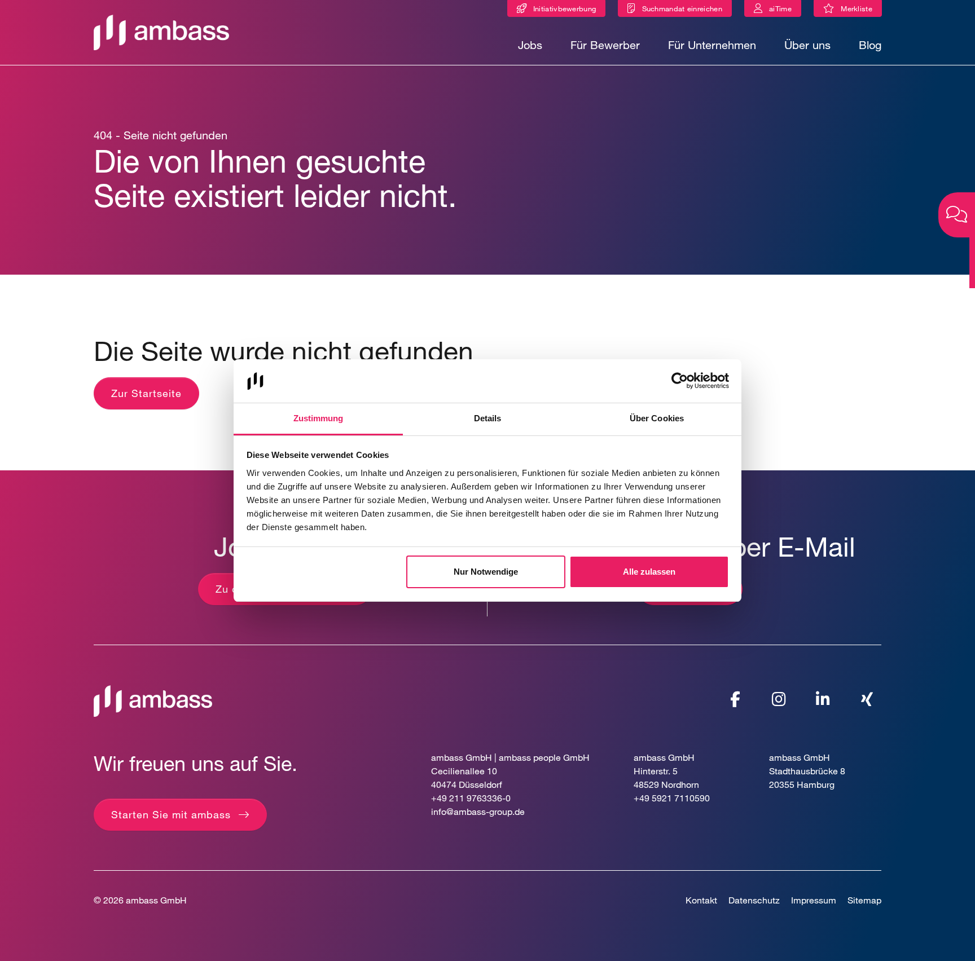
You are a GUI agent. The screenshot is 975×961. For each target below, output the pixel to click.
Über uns (807, 44)
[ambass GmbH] (153, 699)
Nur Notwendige (486, 571)
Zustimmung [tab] (318, 418)
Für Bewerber (605, 44)
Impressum (813, 899)
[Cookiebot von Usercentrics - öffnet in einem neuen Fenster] (679, 381)
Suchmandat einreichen (682, 8)
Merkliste (859, 10)
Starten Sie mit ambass (171, 814)
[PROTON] (161, 31)
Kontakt (701, 899)
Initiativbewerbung (564, 8)
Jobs (530, 44)
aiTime (780, 8)
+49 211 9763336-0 (471, 797)
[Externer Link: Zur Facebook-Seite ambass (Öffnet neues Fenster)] (735, 699)
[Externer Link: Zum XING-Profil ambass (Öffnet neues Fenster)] (867, 699)
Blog (870, 44)
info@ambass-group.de (478, 811)
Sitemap (864, 899)
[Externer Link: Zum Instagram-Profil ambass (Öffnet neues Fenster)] (779, 699)
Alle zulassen (649, 571)
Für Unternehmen (712, 44)
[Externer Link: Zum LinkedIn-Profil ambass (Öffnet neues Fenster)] (823, 699)
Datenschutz (754, 899)
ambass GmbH (156, 899)
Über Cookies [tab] (657, 418)
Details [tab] (488, 418)
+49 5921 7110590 (672, 797)
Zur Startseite (146, 393)
